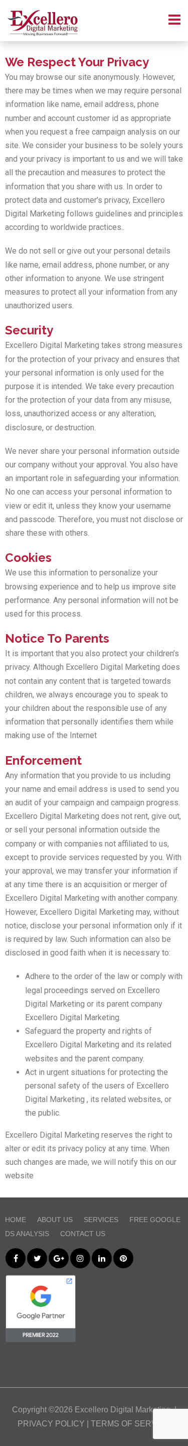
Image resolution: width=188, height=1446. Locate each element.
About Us (55, 1220)
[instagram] (80, 1258)
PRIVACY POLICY (51, 1423)
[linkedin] (102, 1258)
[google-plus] (59, 1258)
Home (15, 1220)
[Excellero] (43, 23)
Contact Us (82, 1234)
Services (101, 1220)
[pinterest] (123, 1258)
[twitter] (37, 1258)
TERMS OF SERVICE (130, 1423)
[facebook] (16, 1258)
